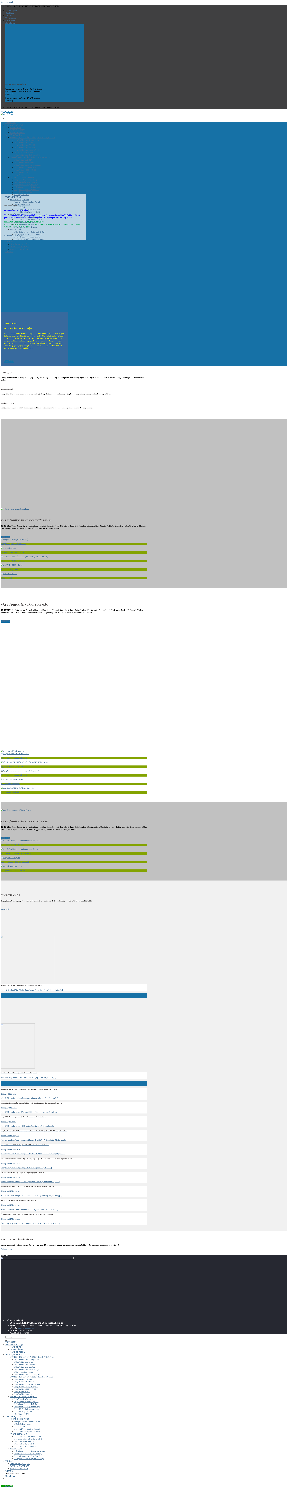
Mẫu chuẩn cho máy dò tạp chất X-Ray (29, 232)
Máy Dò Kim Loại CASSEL (24, 145)
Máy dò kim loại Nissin (23, 152)
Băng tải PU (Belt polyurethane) (27, 1429)
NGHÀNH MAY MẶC (18, 1434)
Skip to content (7, 2)
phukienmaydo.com (26, 1328)
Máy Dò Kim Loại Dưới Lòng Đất (27, 155)
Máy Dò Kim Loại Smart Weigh (26, 150)
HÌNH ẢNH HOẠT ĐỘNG (20, 244)
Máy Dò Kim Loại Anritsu (24, 147)
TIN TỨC (9, 242)
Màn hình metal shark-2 (24, 1444)
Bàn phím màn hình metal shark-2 (28, 219)
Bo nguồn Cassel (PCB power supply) (29, 239)
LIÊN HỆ (9, 252)
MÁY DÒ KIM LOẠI (17, 133)
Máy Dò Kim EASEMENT (24, 162)
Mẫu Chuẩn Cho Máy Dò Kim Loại (28, 234)
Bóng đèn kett (19, 207)
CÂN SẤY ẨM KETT (18, 130)
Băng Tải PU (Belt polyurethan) (26, 190)
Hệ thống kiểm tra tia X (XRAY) (26, 182)
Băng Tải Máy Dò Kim (23, 192)
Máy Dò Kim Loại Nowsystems (26, 140)
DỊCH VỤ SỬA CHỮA (13, 135)
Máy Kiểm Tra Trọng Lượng (25, 180)
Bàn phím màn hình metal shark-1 (28, 1436)
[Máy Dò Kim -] (7, 113)
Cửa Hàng (9, 13)
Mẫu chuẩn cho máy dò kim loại (27, 187)
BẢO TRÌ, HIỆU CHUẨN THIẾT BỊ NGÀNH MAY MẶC (31, 157)
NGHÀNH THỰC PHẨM (19, 200)
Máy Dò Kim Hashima (23, 175)
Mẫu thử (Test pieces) (22, 205)
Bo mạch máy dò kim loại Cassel (27, 237)
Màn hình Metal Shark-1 (24, 1441)
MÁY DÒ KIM (15, 128)
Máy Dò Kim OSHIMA (23, 160)
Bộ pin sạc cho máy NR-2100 (25, 1446)
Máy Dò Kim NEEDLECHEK (25, 170)
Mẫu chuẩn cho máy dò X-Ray (26, 185)
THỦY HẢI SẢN (16, 229)
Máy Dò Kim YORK (22, 172)
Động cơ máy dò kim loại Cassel (27, 202)
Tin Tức (8, 15)
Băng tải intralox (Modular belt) (27, 212)
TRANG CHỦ (10, 123)
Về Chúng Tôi (11, 10)
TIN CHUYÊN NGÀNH (19, 249)
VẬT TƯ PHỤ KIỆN (13, 197)
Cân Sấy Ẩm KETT (21, 195)
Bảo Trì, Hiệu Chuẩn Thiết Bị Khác (23, 177)
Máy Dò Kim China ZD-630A (26, 167)
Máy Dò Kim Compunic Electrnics (27, 165)
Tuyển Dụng (10, 18)
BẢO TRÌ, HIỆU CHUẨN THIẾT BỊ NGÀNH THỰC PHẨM (32, 138)
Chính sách (10, 20)
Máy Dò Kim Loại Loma (23, 143)
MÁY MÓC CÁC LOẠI (14, 125)
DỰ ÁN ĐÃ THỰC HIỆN (19, 247)
